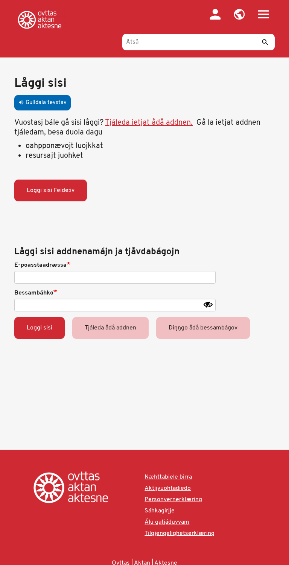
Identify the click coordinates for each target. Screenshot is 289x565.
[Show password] (208, 305)
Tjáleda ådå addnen (110, 328)
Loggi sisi (39, 328)
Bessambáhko (33, 293)
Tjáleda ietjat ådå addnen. (149, 123)
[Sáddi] (265, 42)
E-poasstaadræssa (40, 265)
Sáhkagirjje (159, 511)
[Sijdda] (41, 20)
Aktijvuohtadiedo (167, 488)
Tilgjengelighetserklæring (179, 533)
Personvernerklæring (173, 499)
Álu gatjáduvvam (166, 522)
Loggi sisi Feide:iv (51, 190)
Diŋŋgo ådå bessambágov (203, 328)
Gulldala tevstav (42, 102)
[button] (239, 14)
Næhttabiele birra (168, 477)
